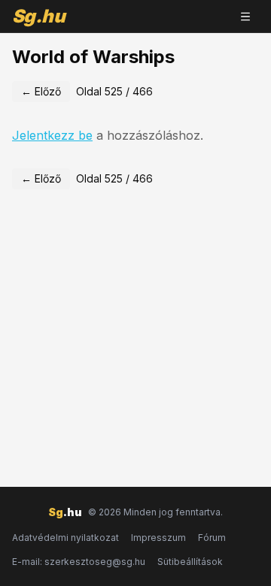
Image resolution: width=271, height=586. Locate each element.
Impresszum (158, 537)
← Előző (41, 91)
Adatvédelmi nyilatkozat (65, 537)
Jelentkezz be (52, 135)
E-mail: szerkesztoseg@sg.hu (78, 561)
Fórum (212, 537)
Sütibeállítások (190, 561)
